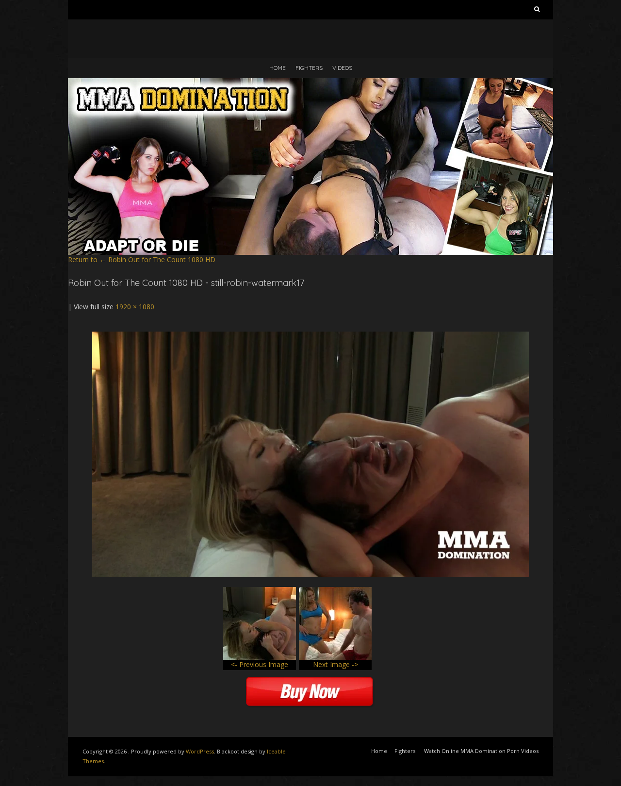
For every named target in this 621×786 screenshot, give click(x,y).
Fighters (309, 67)
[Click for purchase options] (310, 336)
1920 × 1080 (134, 306)
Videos (342, 67)
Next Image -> (335, 664)
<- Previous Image (259, 664)
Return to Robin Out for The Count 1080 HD (141, 259)
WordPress (200, 751)
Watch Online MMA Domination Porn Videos (481, 750)
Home (277, 67)
